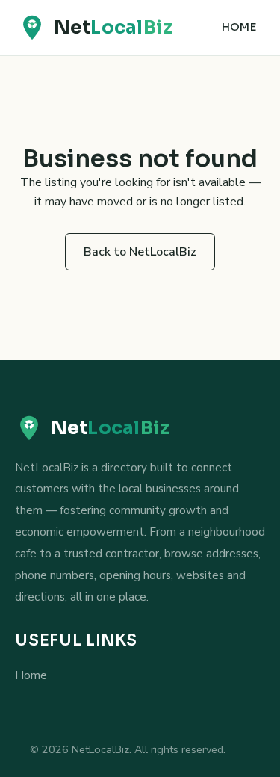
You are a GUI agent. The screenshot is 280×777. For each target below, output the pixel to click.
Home (239, 27)
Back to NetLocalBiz (140, 252)
